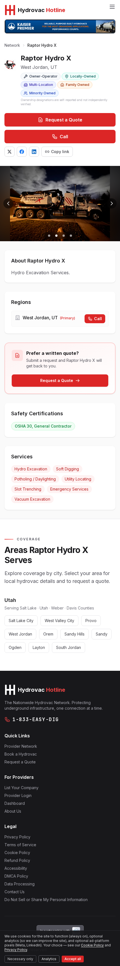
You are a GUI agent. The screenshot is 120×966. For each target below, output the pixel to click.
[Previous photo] (8, 203)
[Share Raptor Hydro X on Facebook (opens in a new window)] (22, 152)
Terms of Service (20, 844)
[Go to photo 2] (56, 235)
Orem (48, 634)
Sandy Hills (74, 634)
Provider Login (18, 795)
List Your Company (21, 787)
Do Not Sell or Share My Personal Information (46, 899)
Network (12, 45)
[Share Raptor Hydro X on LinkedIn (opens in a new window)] (34, 152)
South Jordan (68, 647)
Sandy (101, 634)
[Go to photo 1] (49, 235)
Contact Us (14, 891)
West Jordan (20, 634)
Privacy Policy (17, 836)
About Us (12, 811)
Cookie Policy (17, 852)
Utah (10, 600)
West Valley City (59, 620)
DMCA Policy (16, 876)
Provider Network (20, 746)
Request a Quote (63, 120)
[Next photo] (112, 203)
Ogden (15, 647)
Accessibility (15, 868)
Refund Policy (17, 860)
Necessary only (20, 959)
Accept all (72, 959)
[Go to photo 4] (71, 235)
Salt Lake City (21, 620)
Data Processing (19, 883)
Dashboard (14, 803)
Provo (91, 620)
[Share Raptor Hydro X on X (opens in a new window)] (9, 152)
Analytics (49, 959)
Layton (39, 647)
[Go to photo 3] (63, 235)
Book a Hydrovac (20, 754)
